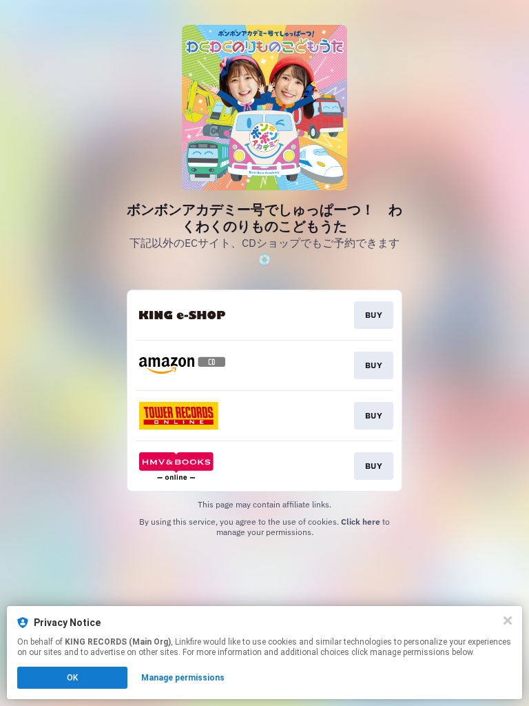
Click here (360, 521)
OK (72, 678)
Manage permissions (183, 678)
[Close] (508, 620)
